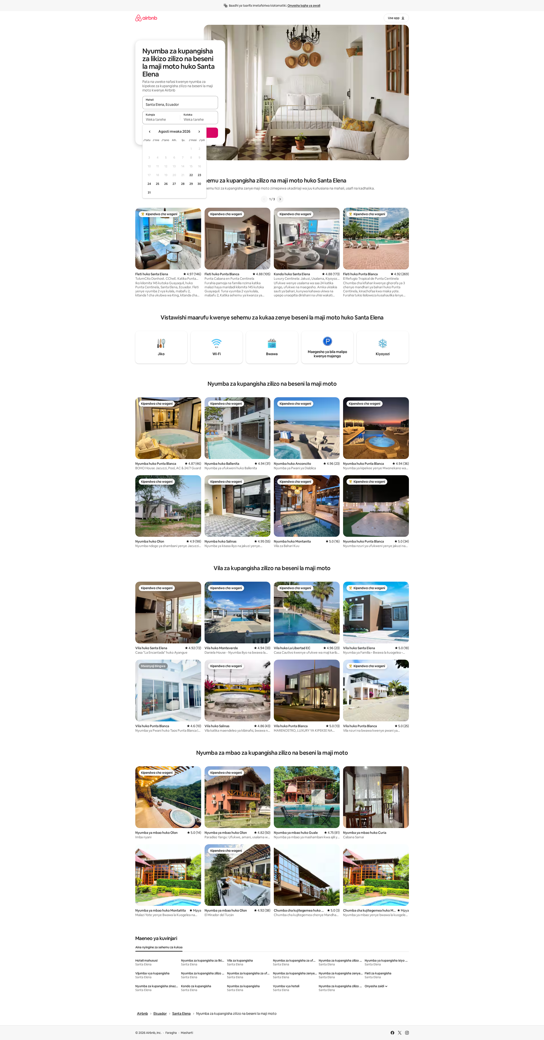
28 (182, 184)
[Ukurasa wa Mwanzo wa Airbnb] (146, 18)
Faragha (171, 1033)
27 (174, 184)
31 (149, 192)
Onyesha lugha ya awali (303, 5)
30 (199, 184)
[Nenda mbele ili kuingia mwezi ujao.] (199, 131)
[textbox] (161, 119)
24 (149, 184)
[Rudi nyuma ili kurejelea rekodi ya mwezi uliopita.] (150, 131)
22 (191, 175)
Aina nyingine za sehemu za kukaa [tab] (159, 947)
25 (157, 184)
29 (191, 184)
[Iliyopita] (264, 199)
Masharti (187, 1033)
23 (199, 175)
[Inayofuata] (280, 199)
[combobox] (180, 104)
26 (166, 184)
